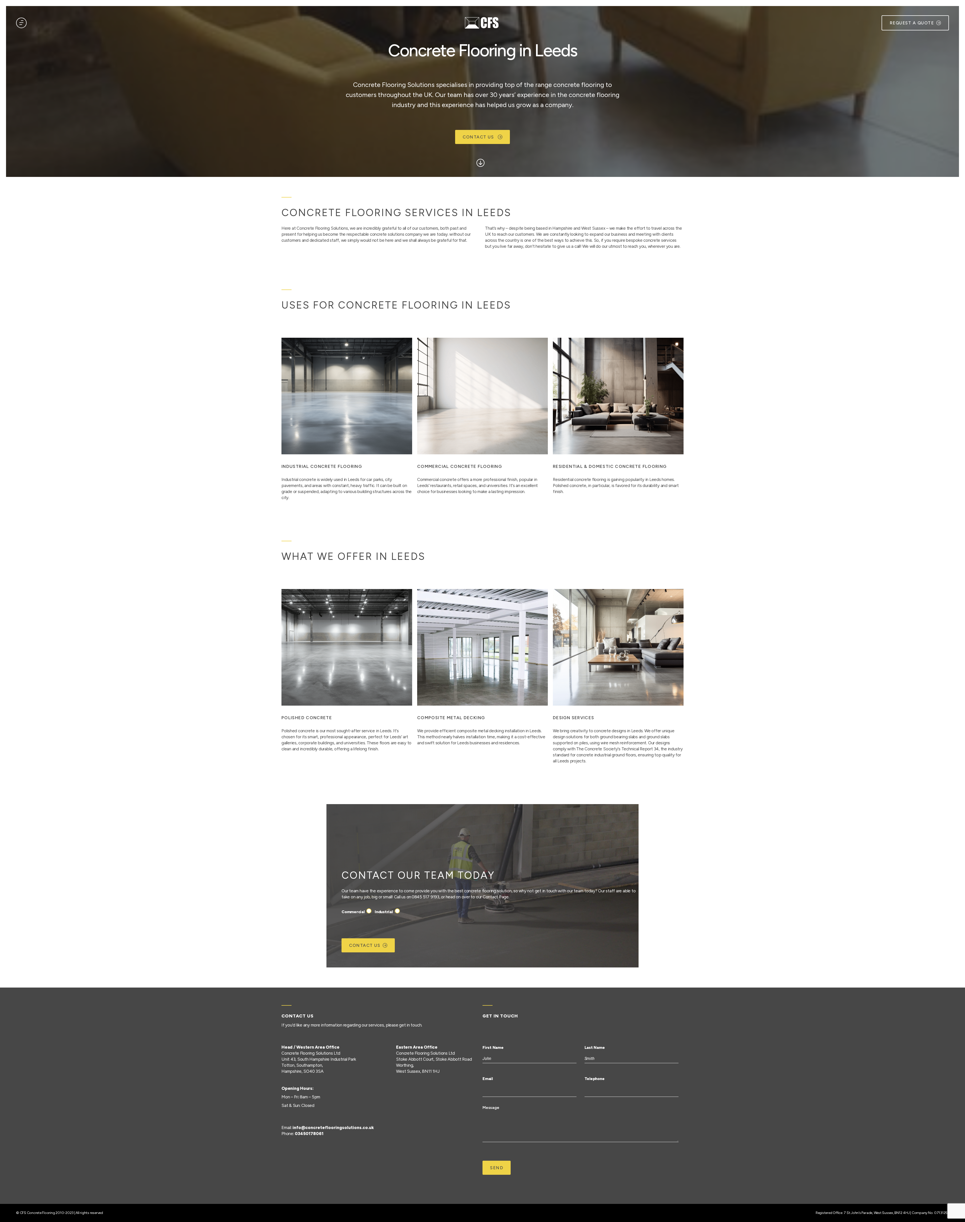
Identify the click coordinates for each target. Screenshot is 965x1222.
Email (487, 1078)
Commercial (353, 912)
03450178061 (309, 1133)
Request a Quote (912, 22)
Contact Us (479, 136)
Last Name (595, 1047)
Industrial (384, 912)
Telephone (595, 1078)
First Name (493, 1047)
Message (490, 1107)
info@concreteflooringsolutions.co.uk (333, 1127)
